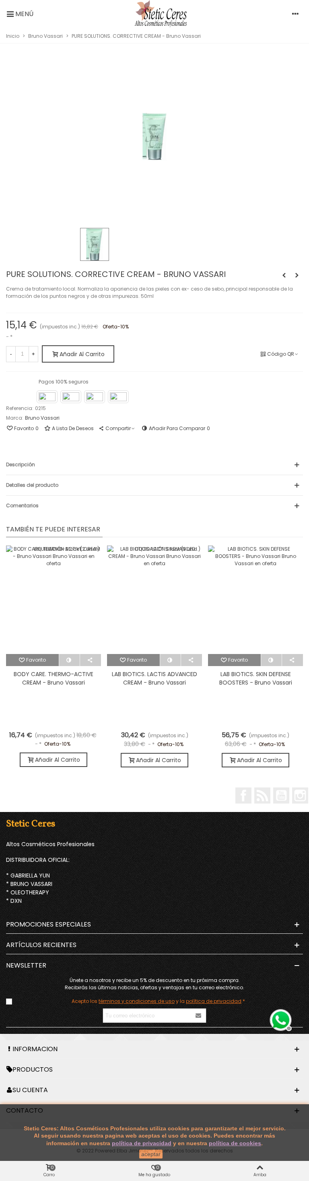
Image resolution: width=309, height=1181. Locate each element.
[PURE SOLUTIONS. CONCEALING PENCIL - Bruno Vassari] (297, 275)
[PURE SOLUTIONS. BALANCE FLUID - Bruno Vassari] (284, 275)
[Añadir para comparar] (69, 660)
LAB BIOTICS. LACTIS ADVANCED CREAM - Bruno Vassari (154, 678)
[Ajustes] (295, 13)
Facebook (243, 795)
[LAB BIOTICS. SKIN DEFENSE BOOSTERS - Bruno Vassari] (255, 599)
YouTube (281, 795)
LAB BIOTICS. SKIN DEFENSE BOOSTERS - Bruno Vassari (255, 678)
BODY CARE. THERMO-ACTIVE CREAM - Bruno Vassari (53, 678)
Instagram (300, 795)
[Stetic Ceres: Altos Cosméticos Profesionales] (161, 13)
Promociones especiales (48, 924)
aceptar (151, 1154)
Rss (262, 795)
